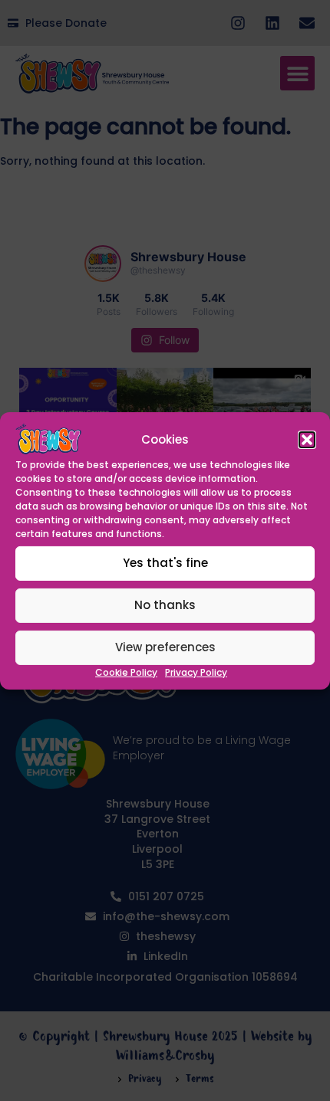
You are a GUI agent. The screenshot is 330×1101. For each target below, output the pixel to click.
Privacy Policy (196, 672)
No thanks (165, 605)
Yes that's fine (165, 563)
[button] (307, 439)
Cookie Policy (126, 672)
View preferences (165, 647)
